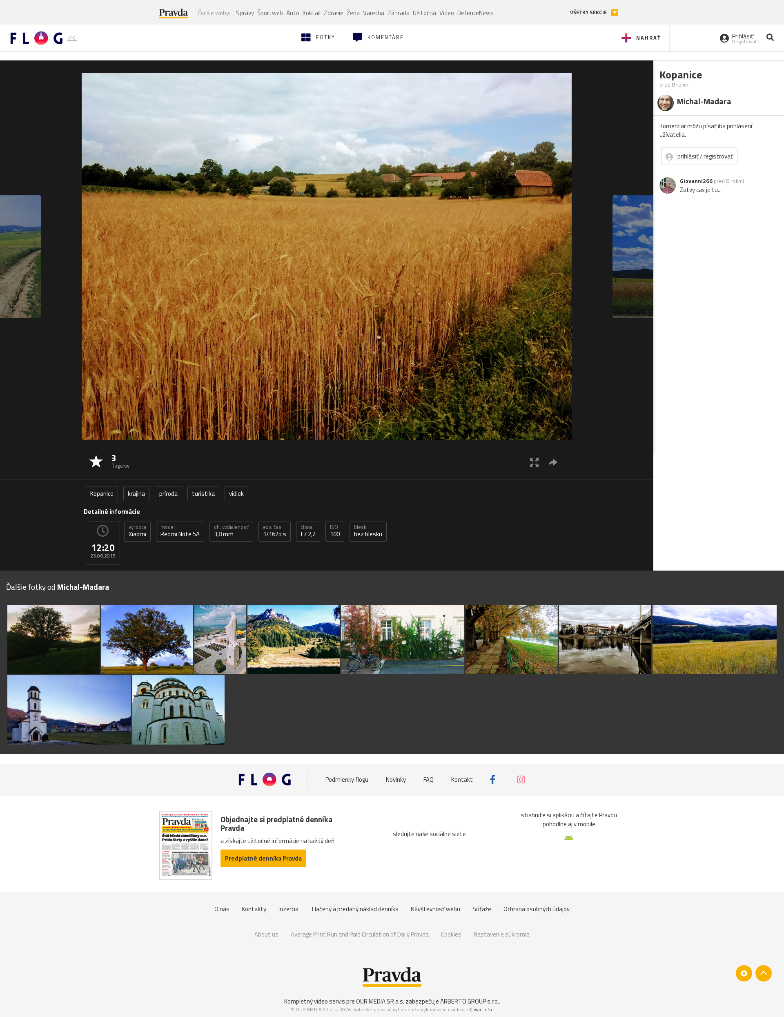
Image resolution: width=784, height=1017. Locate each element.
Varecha (373, 13)
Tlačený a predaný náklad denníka (355, 909)
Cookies (451, 934)
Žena (353, 13)
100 (335, 531)
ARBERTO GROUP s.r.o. (469, 1001)
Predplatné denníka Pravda (263, 858)
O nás (221, 909)
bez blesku (368, 531)
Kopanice (102, 493)
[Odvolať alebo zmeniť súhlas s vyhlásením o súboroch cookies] (744, 973)
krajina (136, 493)
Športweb (270, 13)
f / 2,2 (308, 531)
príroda (168, 493)
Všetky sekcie (589, 12)
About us (266, 934)
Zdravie (333, 13)
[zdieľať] (553, 462)
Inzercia (288, 909)
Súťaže (481, 909)
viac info (483, 1009)
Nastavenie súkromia (502, 934)
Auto (292, 13)
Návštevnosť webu (435, 909)
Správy (245, 13)
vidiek (236, 493)
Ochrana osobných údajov (536, 909)
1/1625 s (274, 531)
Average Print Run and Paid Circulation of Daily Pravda (360, 934)
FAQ (428, 779)
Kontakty (254, 909)
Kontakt (462, 779)
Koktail (312, 13)
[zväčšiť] (534, 462)
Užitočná (424, 13)
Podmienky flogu (346, 779)
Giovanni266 (696, 181)
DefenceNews (475, 13)
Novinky (396, 779)
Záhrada (399, 13)
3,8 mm (231, 531)
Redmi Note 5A (180, 531)
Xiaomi (137, 531)
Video (446, 13)
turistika (203, 493)
